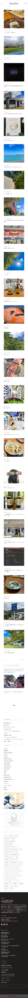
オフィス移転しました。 (9, 193)
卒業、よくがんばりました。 (9, 487)
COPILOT (13, 838)
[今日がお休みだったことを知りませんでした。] (14, 153)
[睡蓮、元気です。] (14, 394)
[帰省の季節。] (14, 314)
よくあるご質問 (4, 970)
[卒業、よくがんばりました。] (14, 474)
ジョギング (13, 870)
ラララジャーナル (5, 978)
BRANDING (6, 750)
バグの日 (5, 733)
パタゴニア (7, 875)
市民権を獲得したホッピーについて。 (11, 301)
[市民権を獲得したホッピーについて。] (14, 288)
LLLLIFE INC (11, 996)
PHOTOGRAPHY (7, 765)
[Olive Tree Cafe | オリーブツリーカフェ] (14, 421)
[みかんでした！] (14, 341)
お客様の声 (6, 781)
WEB (5, 773)
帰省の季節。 (6, 328)
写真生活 (15, 883)
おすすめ (20, 862)
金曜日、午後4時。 (7, 741)
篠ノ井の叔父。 (7, 725)
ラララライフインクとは (6, 967)
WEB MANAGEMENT (8, 779)
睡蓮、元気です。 (7, 407)
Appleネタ (6, 748)
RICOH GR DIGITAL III (9, 857)
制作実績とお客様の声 (6, 965)
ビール (12, 875)
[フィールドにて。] (14, 45)
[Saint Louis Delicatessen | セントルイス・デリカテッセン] (14, 528)
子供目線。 (7, 886)
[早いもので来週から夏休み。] (14, 639)
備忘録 (5, 787)
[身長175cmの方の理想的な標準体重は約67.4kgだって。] (14, 72)
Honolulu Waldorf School (11, 849)
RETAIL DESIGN (7, 767)
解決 (16, 886)
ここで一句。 (6, 274)
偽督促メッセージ (8, 883)
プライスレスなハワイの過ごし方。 (11, 737)
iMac (21, 849)
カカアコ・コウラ (8, 867)
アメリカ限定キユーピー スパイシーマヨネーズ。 (14, 739)
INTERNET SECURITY (8, 760)
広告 (12, 886)
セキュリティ (20, 870)
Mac (16, 851)
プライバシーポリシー (6, 980)
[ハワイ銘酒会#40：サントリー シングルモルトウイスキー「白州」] (14, 501)
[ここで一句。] (14, 261)
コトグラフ (6, 783)
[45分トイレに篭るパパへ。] (14, 127)
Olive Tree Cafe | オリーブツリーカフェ (12, 434)
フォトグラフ (18, 875)
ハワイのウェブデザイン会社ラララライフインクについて (7, 975)
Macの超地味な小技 (14, 854)
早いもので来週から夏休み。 (9, 652)
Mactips (6, 854)
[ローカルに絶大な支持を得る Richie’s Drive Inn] (14, 100)
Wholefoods (13, 862)
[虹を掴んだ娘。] (14, 367)
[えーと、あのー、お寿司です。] (14, 19)
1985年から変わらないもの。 (9, 248)
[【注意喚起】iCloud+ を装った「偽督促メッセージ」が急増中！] (14, 556)
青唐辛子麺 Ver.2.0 (7, 723)
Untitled (5, 771)
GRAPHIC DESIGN (7, 758)
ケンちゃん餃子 (16, 867)
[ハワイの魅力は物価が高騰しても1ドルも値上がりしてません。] (14, 611)
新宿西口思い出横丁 (8, 735)
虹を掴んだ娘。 (7, 381)
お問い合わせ (4, 982)
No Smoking (6, 598)
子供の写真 (21, 883)
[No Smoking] (14, 584)
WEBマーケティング (14, 859)
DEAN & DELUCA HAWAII (9, 841)
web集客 (6, 862)
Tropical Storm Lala (7, 729)
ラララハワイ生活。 (8, 785)
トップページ (4, 963)
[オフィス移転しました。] (14, 180)
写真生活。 (6, 789)
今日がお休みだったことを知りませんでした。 (13, 167)
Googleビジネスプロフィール (10, 846)
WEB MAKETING (7, 777)
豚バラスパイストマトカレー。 (10, 727)
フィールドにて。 (7, 59)
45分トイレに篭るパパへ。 (9, 140)
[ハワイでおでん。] (14, 447)
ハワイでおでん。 (7, 461)
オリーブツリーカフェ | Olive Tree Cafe (12, 731)
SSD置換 (6, 859)
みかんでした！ (7, 354)
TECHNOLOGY (7, 769)
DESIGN (5, 754)
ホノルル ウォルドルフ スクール (10, 878)
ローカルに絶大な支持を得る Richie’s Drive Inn (13, 113)
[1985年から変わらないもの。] (14, 234)
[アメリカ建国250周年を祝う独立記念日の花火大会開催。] (14, 206)
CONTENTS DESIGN (8, 752)
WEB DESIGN (7, 775)
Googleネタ (6, 756)
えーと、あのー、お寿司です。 (10, 32)
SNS (17, 857)
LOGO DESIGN (7, 763)
